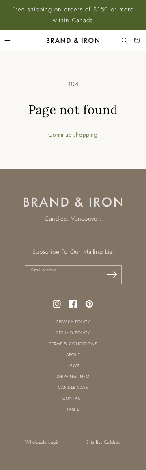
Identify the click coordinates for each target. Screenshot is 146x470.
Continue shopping (72, 135)
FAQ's (73, 409)
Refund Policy (73, 333)
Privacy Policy (73, 322)
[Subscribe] (112, 274)
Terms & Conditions (73, 344)
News (73, 366)
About (73, 355)
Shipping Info (73, 376)
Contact (73, 398)
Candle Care (73, 387)
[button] (7, 40)
